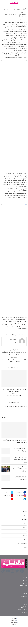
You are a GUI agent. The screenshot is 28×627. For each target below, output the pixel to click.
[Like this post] (12, 335)
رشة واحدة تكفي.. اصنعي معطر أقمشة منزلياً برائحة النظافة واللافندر (20, 477)
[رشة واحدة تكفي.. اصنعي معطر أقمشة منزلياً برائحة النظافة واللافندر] (5, 478)
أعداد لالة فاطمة (22, 543)
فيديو (25, 547)
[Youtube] (8, 571)
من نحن (25, 604)
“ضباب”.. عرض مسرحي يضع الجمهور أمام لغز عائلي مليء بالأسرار (14, 441)
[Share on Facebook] (10, 335)
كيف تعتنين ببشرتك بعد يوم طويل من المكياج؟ (20, 449)
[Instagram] (12, 571)
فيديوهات (24, 580)
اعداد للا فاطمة (23, 585)
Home (25, 8)
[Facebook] (22, 571)
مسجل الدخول (15, 406)
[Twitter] (17, 571)
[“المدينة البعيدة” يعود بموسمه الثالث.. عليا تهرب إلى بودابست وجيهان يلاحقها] (5, 469)
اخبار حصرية (24, 591)
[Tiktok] (3, 571)
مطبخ (25, 539)
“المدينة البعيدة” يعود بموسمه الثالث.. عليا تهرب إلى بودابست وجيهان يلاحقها (19, 468)
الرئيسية (25, 511)
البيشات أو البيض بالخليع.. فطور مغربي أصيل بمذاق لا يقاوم (20, 459)
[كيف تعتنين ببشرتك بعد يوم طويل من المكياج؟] (5, 451)
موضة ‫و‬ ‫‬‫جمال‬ (23, 583)
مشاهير (25, 515)
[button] (2, 383)
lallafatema (24, 19)
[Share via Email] (6, 335)
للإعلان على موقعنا (22, 609)
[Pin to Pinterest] (7, 335)
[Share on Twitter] (9, 335)
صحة (25, 523)
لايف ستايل (24, 535)
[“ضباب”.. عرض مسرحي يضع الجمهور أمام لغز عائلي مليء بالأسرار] (14, 378)
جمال (25, 531)
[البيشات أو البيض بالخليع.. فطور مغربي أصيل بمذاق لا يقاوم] (5, 460)
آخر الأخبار (24, 519)
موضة (25, 527)
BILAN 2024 (24, 612)
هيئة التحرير (24, 606)
